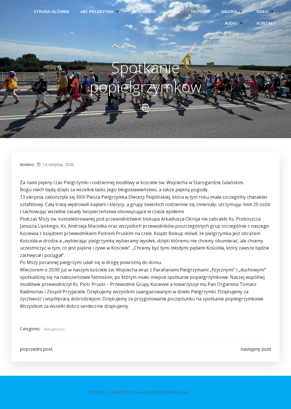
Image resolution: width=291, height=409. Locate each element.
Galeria (229, 11)
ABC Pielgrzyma (96, 11)
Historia (200, 11)
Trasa (173, 11)
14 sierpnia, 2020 (58, 164)
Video (262, 11)
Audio (231, 23)
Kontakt (266, 23)
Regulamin (144, 11)
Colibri (196, 392)
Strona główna (51, 11)
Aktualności (54, 329)
